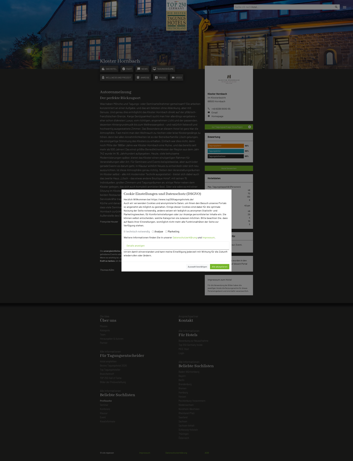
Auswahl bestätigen (197, 266)
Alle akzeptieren (220, 266)
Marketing (173, 231)
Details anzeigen (136, 245)
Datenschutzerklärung (185, 237)
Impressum (208, 237)
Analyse (158, 231)
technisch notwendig (138, 231)
